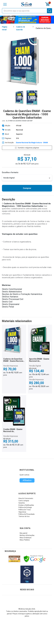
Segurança (22, 512)
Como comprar (23, 500)
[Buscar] (49, 10)
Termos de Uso (23, 516)
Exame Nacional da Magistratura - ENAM (32, 143)
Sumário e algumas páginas (28, 148)
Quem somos (24, 475)
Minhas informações (27, 535)
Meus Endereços (25, 537)
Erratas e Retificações (26, 505)
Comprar (27, 188)
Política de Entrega (25, 507)
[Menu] (5, 4)
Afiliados (27, 480)
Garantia (21, 503)
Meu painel (23, 533)
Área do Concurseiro (25, 498)
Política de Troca (24, 509)
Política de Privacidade (26, 514)
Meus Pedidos (25, 540)
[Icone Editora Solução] (26, 4)
